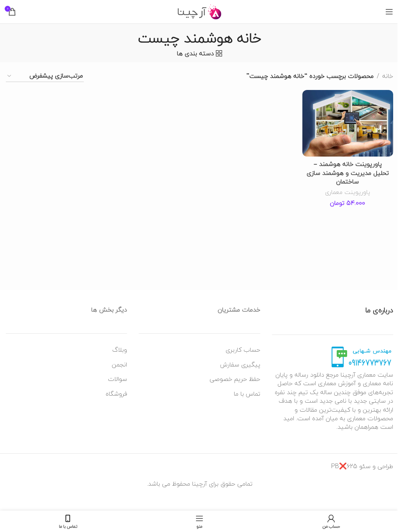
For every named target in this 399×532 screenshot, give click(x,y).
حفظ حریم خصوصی (235, 378)
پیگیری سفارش (240, 364)
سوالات (117, 378)
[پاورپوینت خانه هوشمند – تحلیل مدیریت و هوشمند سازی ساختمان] (348, 123)
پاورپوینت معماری (347, 192)
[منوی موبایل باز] (389, 11)
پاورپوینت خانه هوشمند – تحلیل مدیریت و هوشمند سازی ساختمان (348, 173)
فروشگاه (116, 393)
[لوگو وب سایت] (199, 10)
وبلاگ (119, 349)
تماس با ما (247, 393)
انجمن (119, 364)
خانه (387, 76)
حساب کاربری (243, 349)
